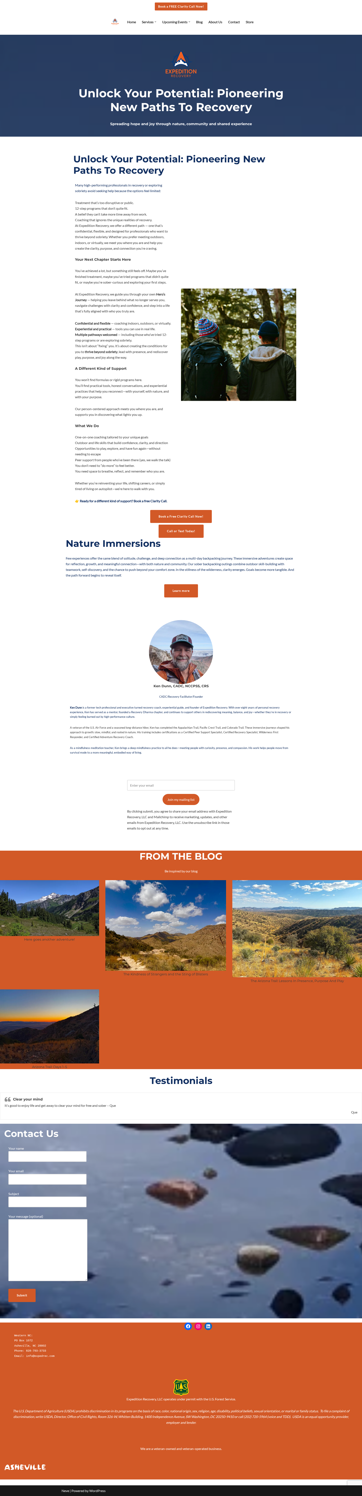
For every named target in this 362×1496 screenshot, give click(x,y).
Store (249, 22)
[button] (155, 22)
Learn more (181, 590)
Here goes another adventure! (49, 939)
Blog (199, 22)
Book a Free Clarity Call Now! (181, 516)
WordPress (97, 1491)
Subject (13, 1194)
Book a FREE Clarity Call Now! (181, 6)
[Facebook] (188, 1326)
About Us (215, 22)
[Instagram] (198, 1326)
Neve (65, 1491)
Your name (16, 1148)
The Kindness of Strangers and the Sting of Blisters (165, 974)
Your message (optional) (25, 1216)
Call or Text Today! (181, 531)
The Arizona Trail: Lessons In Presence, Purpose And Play (297, 981)
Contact (234, 22)
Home (131, 22)
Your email (16, 1171)
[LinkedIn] (208, 1326)
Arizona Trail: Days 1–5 (49, 1067)
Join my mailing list (181, 799)
